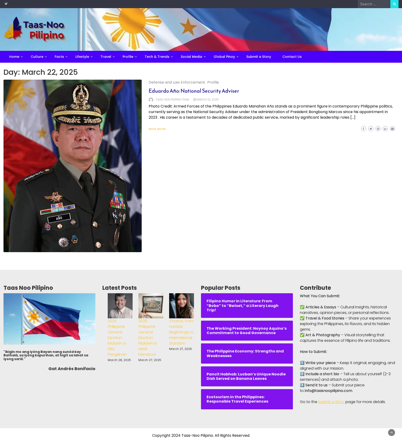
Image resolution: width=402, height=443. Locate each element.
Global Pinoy (224, 56)
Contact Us (292, 56)
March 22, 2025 (207, 99)
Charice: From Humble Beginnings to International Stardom (181, 332)
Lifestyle (82, 56)
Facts (59, 56)
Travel (105, 56)
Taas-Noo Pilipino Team (172, 99)
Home (14, 56)
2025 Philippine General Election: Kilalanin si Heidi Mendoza (147, 337)
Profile (128, 56)
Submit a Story (258, 56)
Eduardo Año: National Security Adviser (194, 91)
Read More (157, 129)
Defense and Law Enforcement (177, 82)
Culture (37, 56)
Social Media (191, 56)
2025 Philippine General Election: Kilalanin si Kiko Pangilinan (117, 337)
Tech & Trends (157, 56)
